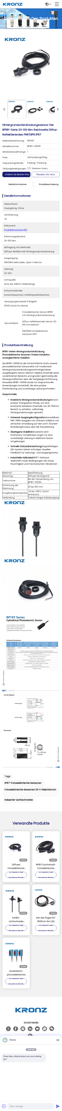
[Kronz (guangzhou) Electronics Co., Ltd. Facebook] (15, 1029)
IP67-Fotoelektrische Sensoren (23, 783)
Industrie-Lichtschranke (19, 800)
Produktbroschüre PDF (15, 229)
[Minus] (58, 1040)
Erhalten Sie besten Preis (17, 174)
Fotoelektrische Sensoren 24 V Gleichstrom (30, 789)
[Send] (57, 1106)
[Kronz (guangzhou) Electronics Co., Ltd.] (12, 4)
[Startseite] (31, 1013)
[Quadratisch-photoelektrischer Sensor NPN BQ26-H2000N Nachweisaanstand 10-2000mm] (16, 954)
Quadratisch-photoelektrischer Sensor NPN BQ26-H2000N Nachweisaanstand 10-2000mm (16, 973)
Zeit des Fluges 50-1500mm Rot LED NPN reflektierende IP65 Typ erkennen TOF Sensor (46, 919)
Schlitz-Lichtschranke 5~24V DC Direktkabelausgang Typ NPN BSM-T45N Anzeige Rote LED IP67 (16, 919)
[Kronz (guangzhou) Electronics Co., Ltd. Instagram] (23, 1029)
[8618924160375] (44, 1029)
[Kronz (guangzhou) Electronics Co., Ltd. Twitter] (8, 1029)
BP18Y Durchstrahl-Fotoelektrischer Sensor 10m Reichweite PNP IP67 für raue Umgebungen (46, 866)
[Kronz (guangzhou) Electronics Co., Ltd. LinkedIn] (30, 1029)
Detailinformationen (17, 184)
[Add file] (4, 1106)
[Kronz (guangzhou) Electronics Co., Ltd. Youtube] (37, 1029)
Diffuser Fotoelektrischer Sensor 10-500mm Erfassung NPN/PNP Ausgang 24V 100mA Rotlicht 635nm (16, 866)
